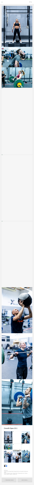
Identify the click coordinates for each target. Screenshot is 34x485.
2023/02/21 (6, 470)
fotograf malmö (15, 473)
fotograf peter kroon (21, 473)
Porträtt (25, 471)
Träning (5, 472)
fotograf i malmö (9, 473)
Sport (27, 471)
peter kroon (15, 474)
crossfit (5, 471)
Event (7, 471)
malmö (8, 474)
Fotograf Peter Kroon (17, 471)
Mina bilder (21, 471)
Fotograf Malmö (11, 471)
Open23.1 (11, 474)
